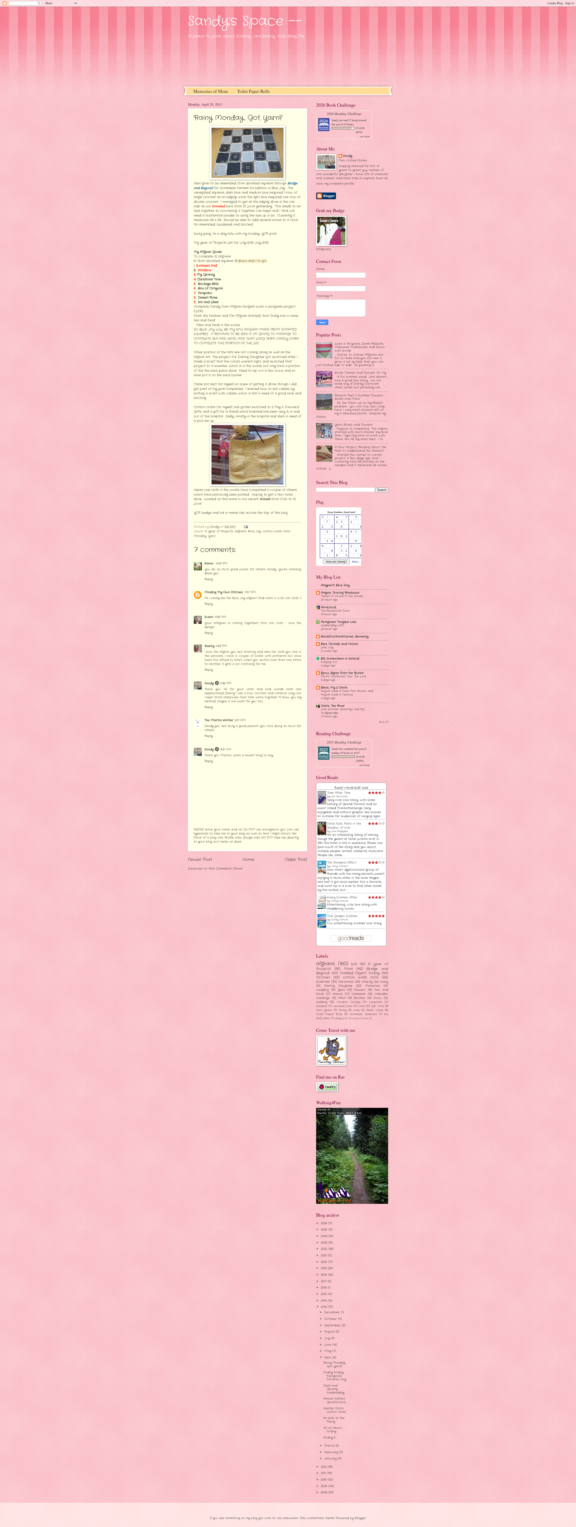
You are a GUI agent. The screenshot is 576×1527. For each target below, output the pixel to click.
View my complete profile (335, 183)
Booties (359, 998)
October (331, 1319)
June (328, 1345)
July (327, 1338)
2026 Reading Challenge (344, 113)
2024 (324, 1236)
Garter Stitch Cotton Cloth (334, 1410)
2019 (324, 1268)
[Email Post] (246, 527)
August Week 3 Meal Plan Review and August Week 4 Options (347, 693)
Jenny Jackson (339, 866)
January (331, 1458)
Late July (327, 647)
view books (365, 136)
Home (248, 859)
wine (356, 1010)
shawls (338, 994)
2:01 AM (240, 720)
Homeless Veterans (363, 1014)
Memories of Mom (210, 91)
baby (384, 982)
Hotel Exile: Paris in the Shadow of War (344, 826)
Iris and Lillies (209, 302)
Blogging (339, 1018)
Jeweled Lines (342, 1006)
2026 (324, 1223)
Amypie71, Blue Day (335, 585)
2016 (324, 1287)
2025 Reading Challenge (344, 742)
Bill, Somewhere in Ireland (340, 658)
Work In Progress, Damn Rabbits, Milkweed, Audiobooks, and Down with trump (360, 347)
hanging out (329, 662)
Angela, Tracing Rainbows (340, 593)
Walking (321, 1002)
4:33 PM (221, 646)
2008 (324, 1492)
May (328, 1351)
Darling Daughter (338, 986)
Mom (348, 968)
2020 (324, 1262)
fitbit (342, 998)
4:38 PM (220, 617)
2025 (324, 1229)
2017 (324, 1281)
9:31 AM (225, 749)
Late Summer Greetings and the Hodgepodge (342, 711)
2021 (324, 1255)
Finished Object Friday (360, 973)
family (342, 1010)
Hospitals (375, 1002)
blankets (321, 1006)
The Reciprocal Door (335, 611)
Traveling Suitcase (358, 1018)
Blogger (360, 1518)
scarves (323, 981)
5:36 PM (226, 683)
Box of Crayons (211, 288)
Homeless (359, 994)
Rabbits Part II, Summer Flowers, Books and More (359, 397)
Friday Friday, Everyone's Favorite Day (334, 1375)
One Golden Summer (342, 916)
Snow (378, 998)
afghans (240, 531)
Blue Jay (254, 531)
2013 (324, 1307)
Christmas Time (209, 279)
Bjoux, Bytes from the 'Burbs (342, 673)
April (328, 1357)
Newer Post (200, 859)
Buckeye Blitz (208, 284)
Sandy (209, 683)
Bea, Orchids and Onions (339, 644)
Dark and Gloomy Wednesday (333, 1389)
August (330, 1332)
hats (362, 1006)
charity (367, 982)
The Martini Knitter (219, 720)
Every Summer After (342, 897)
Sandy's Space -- (245, 21)
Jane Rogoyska (339, 831)
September (333, 1325)
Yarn (212, 536)
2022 (324, 1249)
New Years (324, 1010)
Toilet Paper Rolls (253, 91)
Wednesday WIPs (332, 625)
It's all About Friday (332, 1429)
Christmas (345, 982)
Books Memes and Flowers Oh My (360, 373)
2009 (324, 1486)
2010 (324, 1480)
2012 (324, 1467)
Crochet (323, 977)
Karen (210, 563)
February (331, 1452)
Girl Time (377, 1006)
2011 (324, 1473)
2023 (324, 1242)
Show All (383, 722)
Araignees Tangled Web (338, 622)
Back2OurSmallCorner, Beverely (344, 636)
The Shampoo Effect (341, 862)
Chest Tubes (374, 1010)
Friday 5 (329, 1437)
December (332, 1312)
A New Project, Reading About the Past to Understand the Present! (360, 449)
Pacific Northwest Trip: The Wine (343, 676)
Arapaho (204, 293)
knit (354, 964)
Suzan (209, 617)
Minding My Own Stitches (224, 592)
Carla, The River (333, 706)
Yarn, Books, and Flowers (354, 425)
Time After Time (339, 793)
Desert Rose (208, 298)
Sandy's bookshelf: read (351, 787)
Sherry (209, 646)
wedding (322, 990)
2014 (324, 1301)
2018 (324, 1275)
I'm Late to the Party (333, 1420)
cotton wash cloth (276, 531)
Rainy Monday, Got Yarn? (334, 1364)
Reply (209, 579)
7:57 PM (250, 592)
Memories (372, 986)
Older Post (296, 859)
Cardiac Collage (348, 1002)
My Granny (206, 275)
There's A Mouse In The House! (342, 596)
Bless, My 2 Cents (334, 687)
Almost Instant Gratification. (334, 1400)
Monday (200, 536)
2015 (324, 1294)
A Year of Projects (219, 531)
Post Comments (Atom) (226, 868)
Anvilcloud (328, 607)
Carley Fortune (339, 901)
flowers (359, 990)
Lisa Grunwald (339, 796)
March (329, 1446)
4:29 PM (221, 563)
